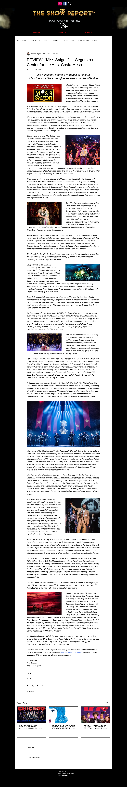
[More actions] (99, 54)
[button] (108, 40)
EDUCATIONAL (69, 40)
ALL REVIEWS (21, 40)
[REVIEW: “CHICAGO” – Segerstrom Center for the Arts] (31, 715)
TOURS (46, 40)
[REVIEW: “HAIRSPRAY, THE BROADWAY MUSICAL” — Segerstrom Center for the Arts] (63, 715)
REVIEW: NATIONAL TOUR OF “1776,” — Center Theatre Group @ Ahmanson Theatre (95, 727)
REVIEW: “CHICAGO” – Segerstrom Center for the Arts (29, 727)
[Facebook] (65, 3)
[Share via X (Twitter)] (33, 685)
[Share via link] (42, 685)
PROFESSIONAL (35, 40)
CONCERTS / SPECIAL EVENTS (87, 40)
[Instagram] (60, 3)
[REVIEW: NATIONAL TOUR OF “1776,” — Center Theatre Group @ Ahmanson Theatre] (95, 715)
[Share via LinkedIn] (37, 685)
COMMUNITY (56, 40)
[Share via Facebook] (28, 685)
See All (108, 702)
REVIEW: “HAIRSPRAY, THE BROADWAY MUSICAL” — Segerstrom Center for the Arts (63, 727)
